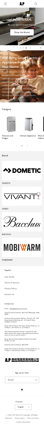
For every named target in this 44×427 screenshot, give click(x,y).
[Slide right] (27, 145)
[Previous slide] (13, 47)
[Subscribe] (36, 380)
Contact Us (9, 294)
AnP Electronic (18, 415)
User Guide (9, 277)
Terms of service (33, 418)
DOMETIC (6, 183)
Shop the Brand (22, 32)
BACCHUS (6, 234)
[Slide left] (16, 145)
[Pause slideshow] (41, 47)
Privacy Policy (11, 288)
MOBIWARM (7, 260)
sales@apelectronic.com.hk (18, 308)
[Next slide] (30, 47)
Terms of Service (12, 283)
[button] (5, 4)
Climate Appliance (28, 136)
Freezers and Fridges (7, 137)
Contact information (23, 422)
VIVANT (5, 209)
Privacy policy (20, 418)
